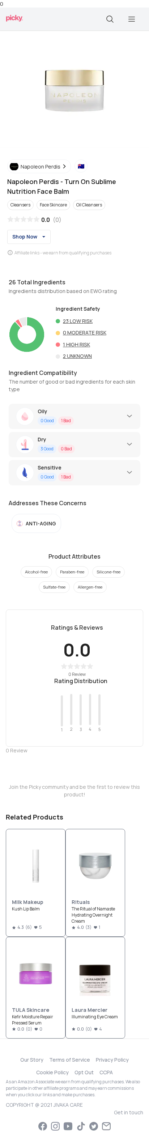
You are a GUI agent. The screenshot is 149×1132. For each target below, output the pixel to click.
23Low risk (78, 321)
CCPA (106, 1072)
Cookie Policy (52, 1072)
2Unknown (77, 356)
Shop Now (24, 236)
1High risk (76, 344)
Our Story (31, 1059)
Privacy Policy (112, 1059)
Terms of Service (69, 1059)
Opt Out (84, 1072)
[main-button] (131, 19)
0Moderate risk (84, 332)
